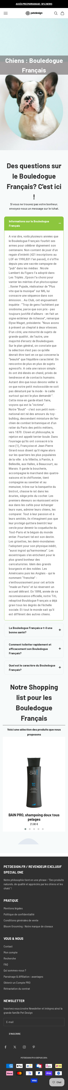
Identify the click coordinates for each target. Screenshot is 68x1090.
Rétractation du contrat (17, 988)
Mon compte (11, 952)
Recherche (10, 958)
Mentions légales (13, 908)
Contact (8, 946)
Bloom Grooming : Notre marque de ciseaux (28, 926)
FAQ (6, 964)
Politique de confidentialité (19, 914)
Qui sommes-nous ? (15, 970)
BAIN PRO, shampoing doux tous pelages (34, 817)
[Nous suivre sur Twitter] (15, 1047)
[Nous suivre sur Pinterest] (34, 1047)
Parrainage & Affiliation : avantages (23, 976)
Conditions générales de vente (21, 920)
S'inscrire (15, 1033)
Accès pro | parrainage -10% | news (34, 4)
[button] (25, 829)
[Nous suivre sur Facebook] (5, 1047)
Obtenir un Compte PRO (17, 982)
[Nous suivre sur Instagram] (24, 1047)
